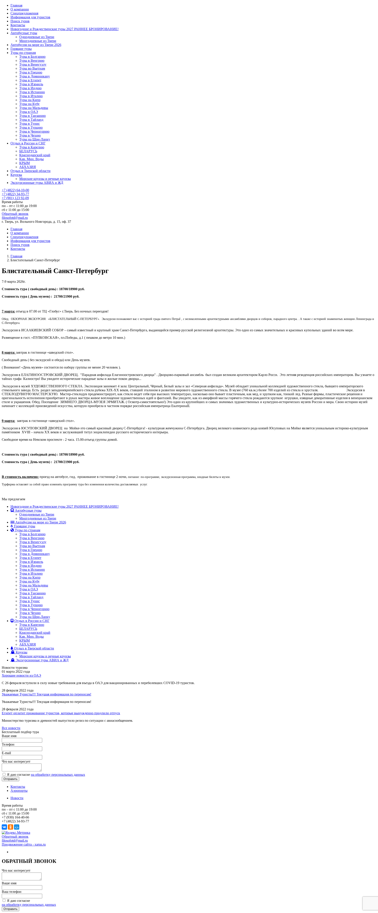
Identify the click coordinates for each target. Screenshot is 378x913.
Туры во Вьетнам (32, 68)
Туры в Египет (30, 80)
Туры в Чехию (30, 135)
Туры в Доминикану (34, 76)
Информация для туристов (30, 17)
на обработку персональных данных (58, 774)
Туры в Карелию (31, 147)
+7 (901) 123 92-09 (15, 198)
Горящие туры (21, 49)
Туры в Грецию (30, 72)
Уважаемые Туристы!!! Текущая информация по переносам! (46, 694)
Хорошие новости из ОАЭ (21, 675)
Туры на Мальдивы (33, 108)
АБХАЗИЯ (27, 167)
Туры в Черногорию (34, 131)
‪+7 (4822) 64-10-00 (15, 190)
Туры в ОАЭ (28, 112)
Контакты (17, 25)
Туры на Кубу (29, 104)
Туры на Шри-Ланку (34, 139)
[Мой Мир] (16, 827)
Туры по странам (23, 52)
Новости (16, 798)
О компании (19, 9)
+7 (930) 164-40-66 (15, 817)
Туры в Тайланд (31, 119)
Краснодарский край (34, 155)
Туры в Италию (31, 96)
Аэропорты (19, 790)
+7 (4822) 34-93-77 (15, 194)
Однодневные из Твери (36, 37)
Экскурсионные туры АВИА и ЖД (36, 182)
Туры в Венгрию (31, 60)
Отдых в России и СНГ (28, 143)
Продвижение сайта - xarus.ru (24, 844)
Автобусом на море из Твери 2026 (35, 45)
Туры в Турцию (31, 127)
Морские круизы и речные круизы (45, 179)
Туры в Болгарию (32, 56)
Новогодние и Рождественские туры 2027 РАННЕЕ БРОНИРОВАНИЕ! (64, 29)
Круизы (16, 175)
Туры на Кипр (29, 100)
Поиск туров (20, 21)
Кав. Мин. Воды (31, 159)
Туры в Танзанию (32, 116)
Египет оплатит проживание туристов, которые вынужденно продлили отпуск (61, 713)
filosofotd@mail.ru (15, 217)
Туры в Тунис (29, 123)
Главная (16, 5)
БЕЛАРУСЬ (28, 151)
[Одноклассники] (10, 827)
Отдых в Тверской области (30, 171)
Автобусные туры (23, 33)
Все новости (11, 728)
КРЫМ (24, 163)
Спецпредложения (24, 13)
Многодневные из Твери (37, 41)
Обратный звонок (15, 214)
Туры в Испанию (32, 92)
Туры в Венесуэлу (32, 64)
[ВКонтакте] (4, 827)
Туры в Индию (30, 88)
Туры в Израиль (31, 84)
